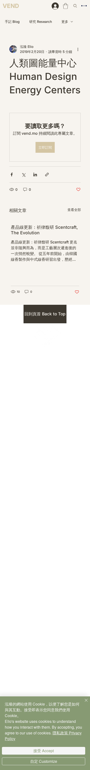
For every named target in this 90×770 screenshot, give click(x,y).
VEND (11, 5)
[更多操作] (78, 49)
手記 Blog (12, 21)
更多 (64, 21)
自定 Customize (43, 761)
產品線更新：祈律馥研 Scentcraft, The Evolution (44, 230)
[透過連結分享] (47, 174)
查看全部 (74, 210)
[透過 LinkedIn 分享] (35, 174)
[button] (65, 6)
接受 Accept (43, 750)
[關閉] (83, 703)
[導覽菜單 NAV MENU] (85, 6)
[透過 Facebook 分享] (11, 174)
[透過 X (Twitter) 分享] (23, 174)
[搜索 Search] (75, 6)
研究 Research (40, 21)
